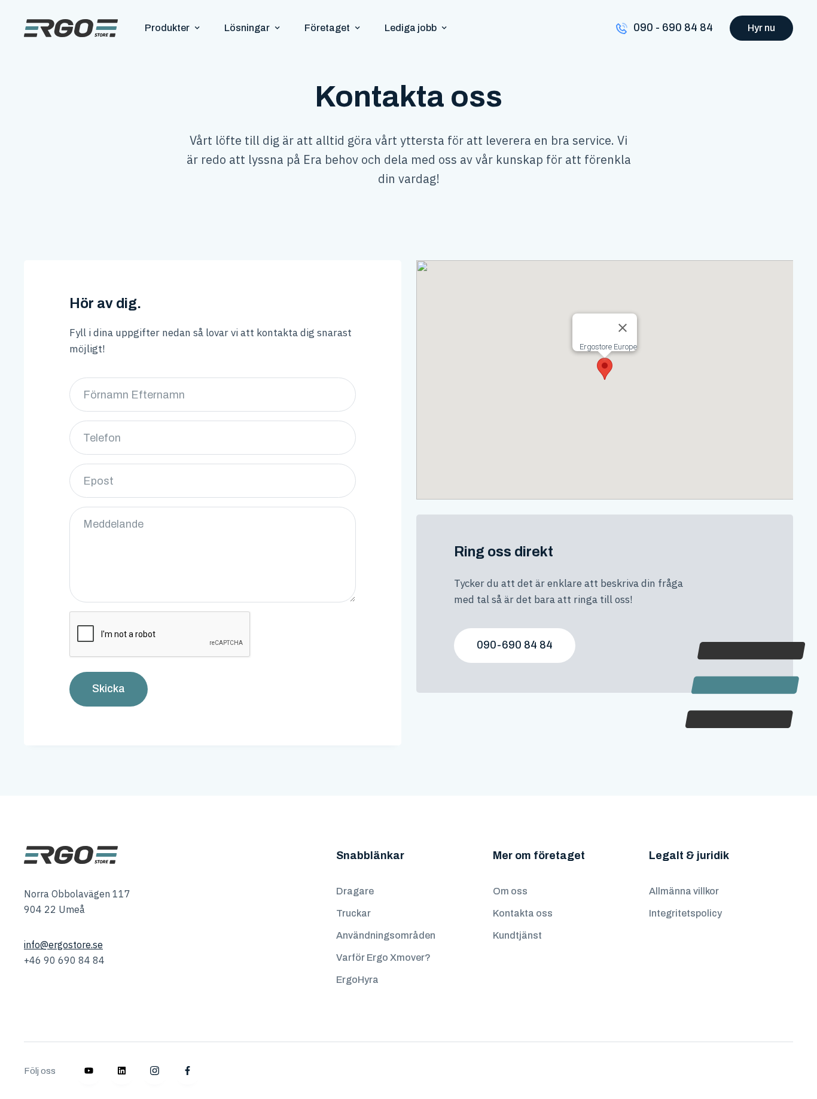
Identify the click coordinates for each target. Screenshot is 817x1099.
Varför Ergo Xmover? (383, 957)
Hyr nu (761, 28)
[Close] (622, 327)
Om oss (510, 891)
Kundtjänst (517, 935)
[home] (71, 28)
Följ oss (40, 1071)
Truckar (353, 913)
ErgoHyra (357, 980)
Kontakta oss (523, 913)
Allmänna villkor (684, 891)
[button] (172, 28)
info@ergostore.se (63, 945)
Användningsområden (385, 935)
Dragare (355, 891)
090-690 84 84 (515, 645)
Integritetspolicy (685, 913)
